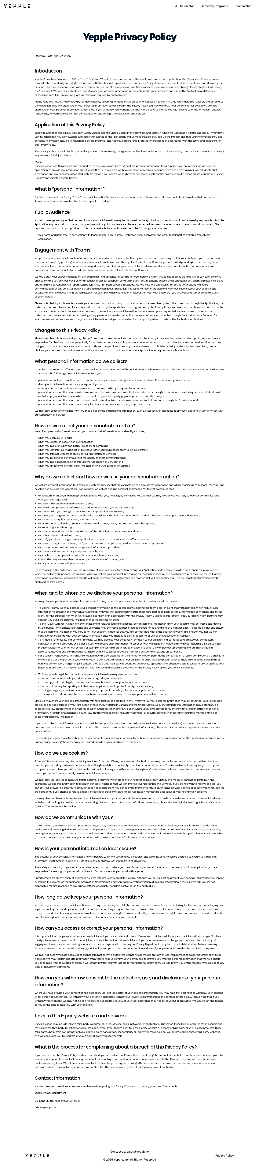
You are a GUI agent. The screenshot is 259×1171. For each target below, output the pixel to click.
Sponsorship (243, 6)
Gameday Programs (214, 6)
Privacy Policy (224, 1155)
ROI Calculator (184, 6)
